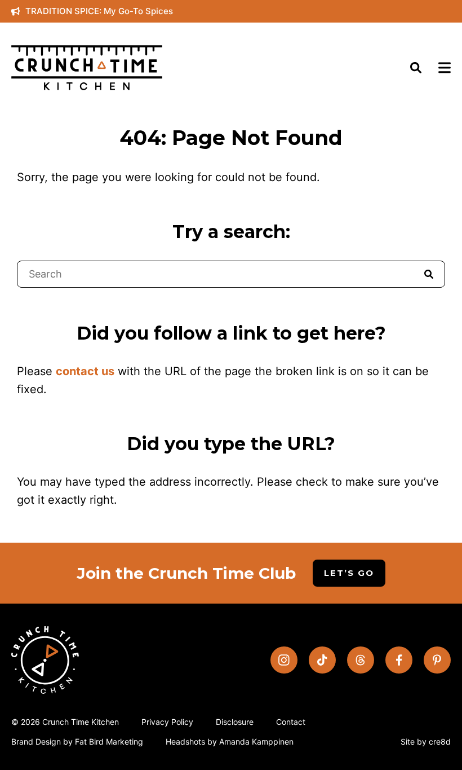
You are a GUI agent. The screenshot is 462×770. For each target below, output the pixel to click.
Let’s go (349, 572)
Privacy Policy (167, 722)
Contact (290, 722)
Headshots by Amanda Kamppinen (230, 741)
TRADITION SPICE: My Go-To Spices (99, 11)
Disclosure (235, 722)
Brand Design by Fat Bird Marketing (77, 741)
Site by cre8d (426, 741)
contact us (85, 371)
